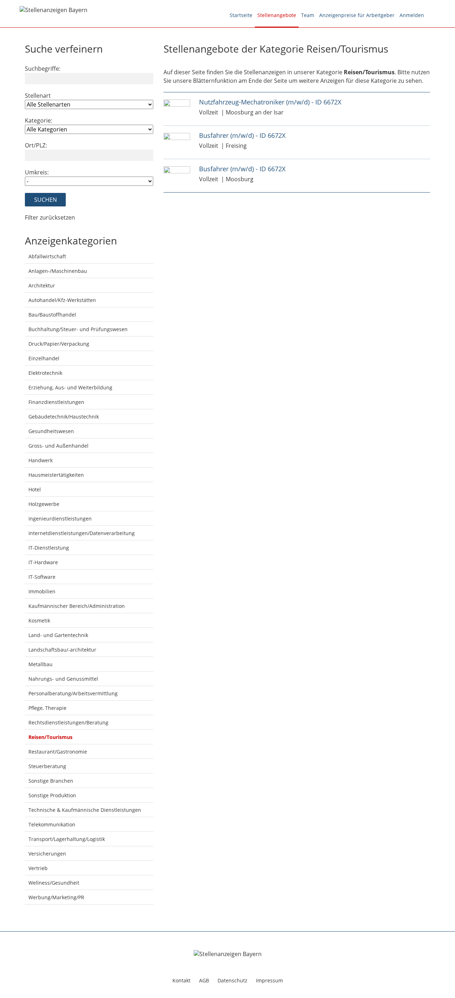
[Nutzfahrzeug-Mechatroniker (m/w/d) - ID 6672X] (177, 102)
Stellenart (38, 95)
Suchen (45, 200)
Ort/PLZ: (36, 145)
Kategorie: (38, 120)
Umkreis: (37, 172)
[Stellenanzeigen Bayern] (53, 9)
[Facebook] (431, 15)
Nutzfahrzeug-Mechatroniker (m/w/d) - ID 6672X (270, 102)
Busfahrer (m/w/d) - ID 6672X (242, 135)
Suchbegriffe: (42, 68)
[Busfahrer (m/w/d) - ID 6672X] (177, 136)
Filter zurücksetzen (50, 217)
